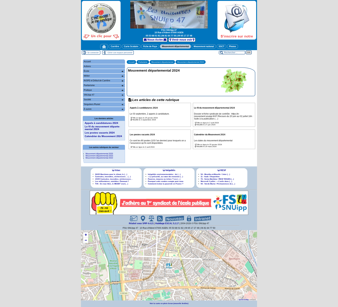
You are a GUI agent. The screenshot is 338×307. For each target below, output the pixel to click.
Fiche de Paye (150, 46)
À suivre (88, 109)
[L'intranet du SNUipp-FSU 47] (201, 218)
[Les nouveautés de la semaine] (173, 218)
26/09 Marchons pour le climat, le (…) (111, 174)
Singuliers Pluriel (92, 104)
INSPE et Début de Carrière (97, 80)
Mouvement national (204, 46)
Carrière (115, 46)
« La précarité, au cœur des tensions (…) (165, 177)
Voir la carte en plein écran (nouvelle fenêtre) (169, 303)
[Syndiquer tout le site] (158, 218)
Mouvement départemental (175, 46)
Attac (117, 170)
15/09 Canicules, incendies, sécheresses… (114, 179)
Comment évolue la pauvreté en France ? (165, 184)
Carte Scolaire (131, 46)
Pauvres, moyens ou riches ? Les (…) (164, 179)
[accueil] (169, 14)
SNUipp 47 (89, 95)
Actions (87, 66)
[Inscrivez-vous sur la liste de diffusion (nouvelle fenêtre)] (236, 20)
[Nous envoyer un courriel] (132, 218)
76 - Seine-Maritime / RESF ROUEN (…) (217, 179)
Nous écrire (155, 39)
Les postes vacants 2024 (100, 132)
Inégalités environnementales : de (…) (164, 174)
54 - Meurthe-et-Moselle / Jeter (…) (215, 174)
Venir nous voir (182, 39)
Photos (232, 46)
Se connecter (93, 53)
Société (87, 99)
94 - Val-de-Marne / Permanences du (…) (218, 184)
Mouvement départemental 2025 (99, 154)
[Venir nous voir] (141, 218)
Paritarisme (142, 62)
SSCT (221, 46)
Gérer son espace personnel (120, 53)
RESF (223, 170)
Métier (87, 76)
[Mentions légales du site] (150, 218)
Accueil (131, 62)
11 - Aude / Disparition (210, 177)
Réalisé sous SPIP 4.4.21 (141, 223)
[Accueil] (104, 46)
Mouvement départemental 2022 (99, 158)
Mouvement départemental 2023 (99, 156)
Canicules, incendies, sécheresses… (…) (113, 177)
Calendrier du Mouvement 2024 (103, 136)
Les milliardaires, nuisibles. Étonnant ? (112, 181)
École (86, 71)
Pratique (88, 90)
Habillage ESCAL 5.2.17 (167, 223)
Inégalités (170, 170)
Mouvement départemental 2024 (190, 62)
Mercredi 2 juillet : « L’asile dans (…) (216, 181)
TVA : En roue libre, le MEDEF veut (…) (111, 184)
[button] (169, 266)
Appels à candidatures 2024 (101, 123)
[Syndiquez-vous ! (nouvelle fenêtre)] (101, 20)
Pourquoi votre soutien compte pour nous (165, 181)
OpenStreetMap (244, 299)
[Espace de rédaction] (187, 218)
